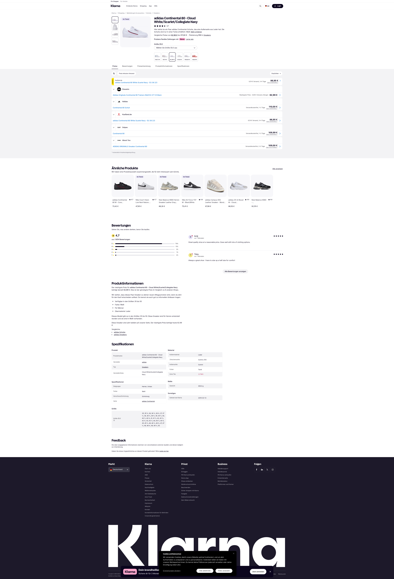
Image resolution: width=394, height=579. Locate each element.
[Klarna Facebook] (256, 469)
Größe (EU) (158, 44)
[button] (267, 6)
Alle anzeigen (277, 169)
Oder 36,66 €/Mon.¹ (271, 108)
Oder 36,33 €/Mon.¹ (271, 147)
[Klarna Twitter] (267, 469)
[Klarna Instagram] (272, 469)
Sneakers (207, 35)
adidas (144, 362)
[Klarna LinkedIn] (261, 469)
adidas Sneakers (120, 335)
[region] (198, 563)
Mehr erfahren (196, 32)
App (150, 6)
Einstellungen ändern (171, 571)
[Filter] (114, 73)
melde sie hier (164, 451)
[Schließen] (233, 553)
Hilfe (155, 6)
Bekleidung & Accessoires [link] (135, 13)
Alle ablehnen (205, 571)
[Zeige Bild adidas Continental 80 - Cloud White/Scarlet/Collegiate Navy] (115, 19)
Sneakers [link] (157, 13)
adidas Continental (148, 401)
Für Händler (124, 1)
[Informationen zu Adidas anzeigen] (114, 102)
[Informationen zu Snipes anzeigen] (114, 127)
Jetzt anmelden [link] (258, 572)
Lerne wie (189, 39)
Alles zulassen (224, 571)
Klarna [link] (114, 13)
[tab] (115, 66)
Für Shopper (115, 1)
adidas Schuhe (119, 332)
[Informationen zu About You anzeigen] (114, 140)
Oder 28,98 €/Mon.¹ (272, 82)
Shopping (143, 6)
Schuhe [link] (148, 13)
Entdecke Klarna (131, 6)
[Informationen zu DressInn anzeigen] (114, 89)
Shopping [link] (121, 13)
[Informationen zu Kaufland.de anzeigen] (114, 114)
